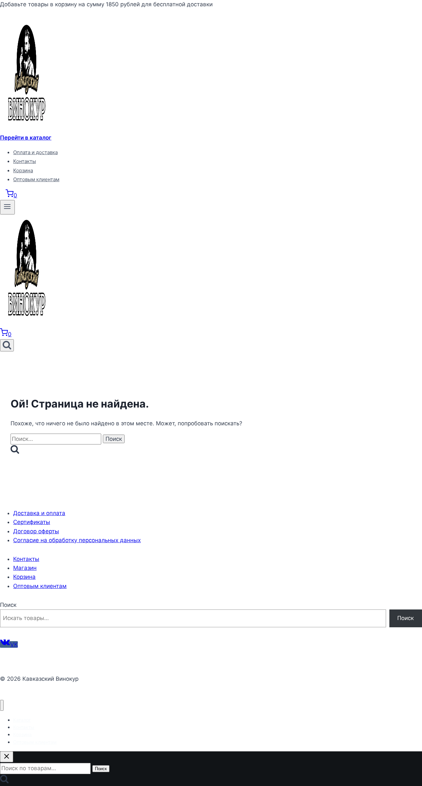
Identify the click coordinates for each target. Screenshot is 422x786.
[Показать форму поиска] (7, 345)
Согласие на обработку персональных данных (77, 540)
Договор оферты (36, 531)
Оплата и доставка (35, 152)
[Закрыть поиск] (6, 756)
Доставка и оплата (39, 513)
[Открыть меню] (7, 207)
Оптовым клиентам (36, 179)
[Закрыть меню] (2, 705)
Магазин (25, 568)
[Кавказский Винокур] (26, 128)
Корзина (23, 170)
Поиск (8, 605)
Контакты (24, 161)
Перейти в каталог (25, 137)
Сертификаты (31, 522)
